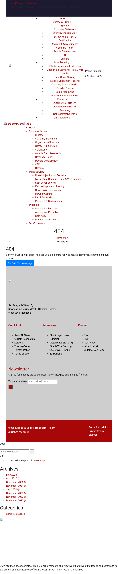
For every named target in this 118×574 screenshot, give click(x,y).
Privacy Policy (96, 431)
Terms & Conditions (99, 427)
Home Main (62, 237)
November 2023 (16, 496)
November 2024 (16, 485)
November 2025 (16, 482)
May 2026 (12, 474)
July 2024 (12, 489)
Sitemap (93, 434)
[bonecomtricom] (13, 123)
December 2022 (16, 500)
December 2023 (16, 493)
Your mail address (18, 381)
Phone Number (93, 71)
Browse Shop (37, 460)
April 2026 (12, 478)
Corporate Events (15, 513)
